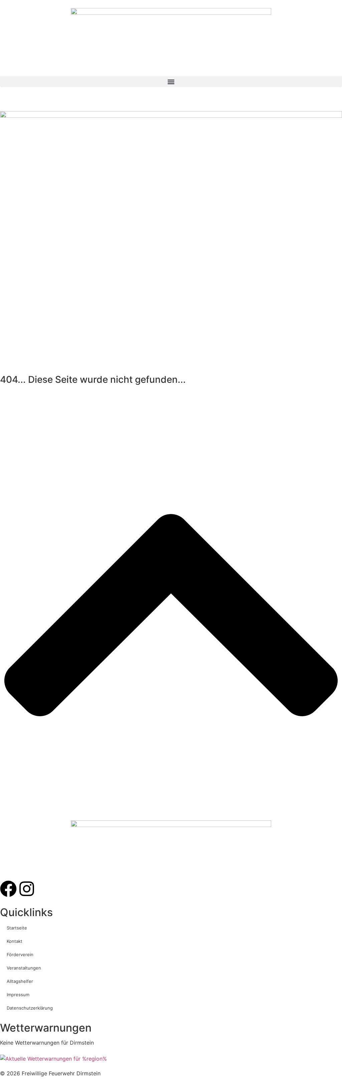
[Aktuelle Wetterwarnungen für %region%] (53, 1058)
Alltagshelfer (20, 981)
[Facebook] (8, 888)
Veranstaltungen (24, 968)
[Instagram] (26, 888)
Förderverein (20, 954)
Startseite (17, 927)
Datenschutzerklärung (30, 1008)
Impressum (18, 994)
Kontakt (14, 941)
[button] (171, 81)
